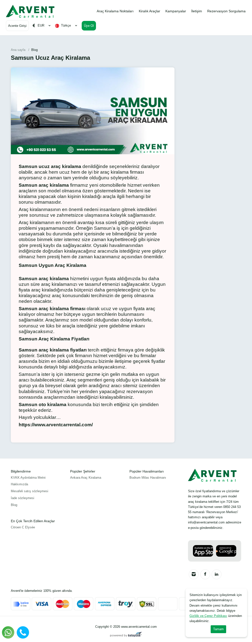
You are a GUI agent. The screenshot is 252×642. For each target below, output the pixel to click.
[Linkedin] (216, 574)
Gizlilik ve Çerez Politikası (208, 616)
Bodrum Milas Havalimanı (147, 477)
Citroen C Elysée (23, 527)
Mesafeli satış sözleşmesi (29, 491)
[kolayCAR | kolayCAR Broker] (126, 635)
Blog (14, 505)
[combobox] (67, 25)
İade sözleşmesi (22, 498)
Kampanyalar (175, 11)
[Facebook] (205, 574)
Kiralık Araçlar (149, 11)
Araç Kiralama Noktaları (115, 11)
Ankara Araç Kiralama (85, 477)
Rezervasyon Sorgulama (226, 11)
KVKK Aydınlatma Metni (28, 477)
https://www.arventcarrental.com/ (56, 424)
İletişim (196, 11)
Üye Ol (89, 26)
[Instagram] (194, 574)
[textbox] (67, 25)
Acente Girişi (17, 26)
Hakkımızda (19, 484)
